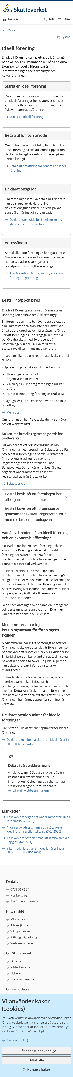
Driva (11, 30)
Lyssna (66, 37)
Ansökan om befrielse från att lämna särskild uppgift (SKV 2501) (38, 840)
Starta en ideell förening (26, 117)
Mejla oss (13, 412)
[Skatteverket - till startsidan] (25, 8)
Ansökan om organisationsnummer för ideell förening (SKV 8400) (38, 819)
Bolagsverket (16, 483)
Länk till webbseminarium (31, 790)
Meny (66, 19)
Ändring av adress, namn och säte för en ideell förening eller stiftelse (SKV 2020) (35, 829)
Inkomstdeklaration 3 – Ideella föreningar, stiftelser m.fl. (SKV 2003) (36, 850)
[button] (49, 19)
